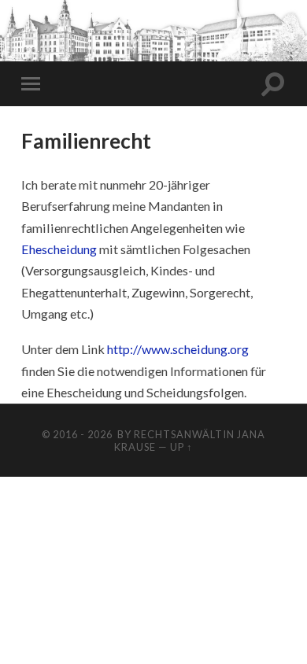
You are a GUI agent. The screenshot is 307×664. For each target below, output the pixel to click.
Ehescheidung (59, 249)
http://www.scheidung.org (179, 348)
